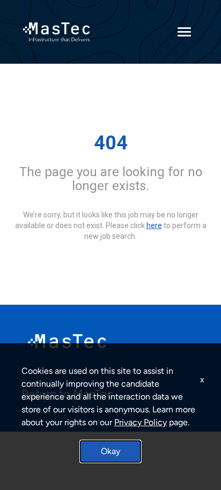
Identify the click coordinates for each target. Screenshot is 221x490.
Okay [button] (110, 451)
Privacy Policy (140, 422)
